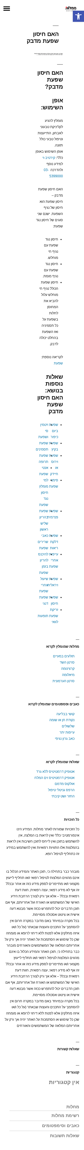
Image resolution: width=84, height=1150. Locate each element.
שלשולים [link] (68, 726)
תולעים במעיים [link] (64, 656)
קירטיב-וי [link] (48, 158)
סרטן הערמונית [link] (64, 681)
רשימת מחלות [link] (65, 1115)
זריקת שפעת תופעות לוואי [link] (48, 616)
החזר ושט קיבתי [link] (63, 796)
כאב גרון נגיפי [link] (65, 738)
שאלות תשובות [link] (64, 1135)
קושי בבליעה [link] (65, 714)
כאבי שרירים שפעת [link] (43, 542)
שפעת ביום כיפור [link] (53, 431)
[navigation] (6, 8)
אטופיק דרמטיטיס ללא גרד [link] (55, 771)
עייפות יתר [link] (67, 732)
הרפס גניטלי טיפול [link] (61, 790)
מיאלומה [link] (68, 675)
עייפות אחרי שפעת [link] (53, 560)
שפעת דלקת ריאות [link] (53, 542)
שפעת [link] (58, 363)
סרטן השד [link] (67, 662)
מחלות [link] (72, 1106)
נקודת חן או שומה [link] (62, 720)
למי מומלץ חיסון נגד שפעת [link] (43, 492)
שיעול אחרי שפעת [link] (43, 585)
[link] (78, 16)
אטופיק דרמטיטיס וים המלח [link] (54, 778)
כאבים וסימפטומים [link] (60, 1125)
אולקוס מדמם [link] (65, 784)
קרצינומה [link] (68, 668)
